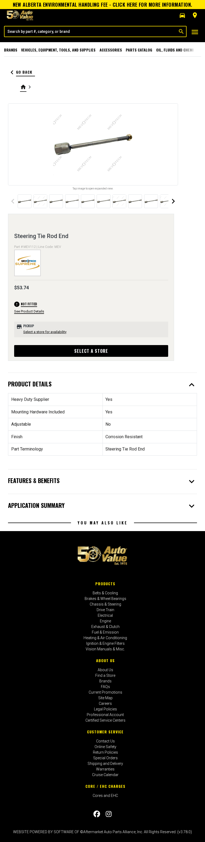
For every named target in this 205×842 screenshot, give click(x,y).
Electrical (105, 615)
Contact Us (105, 741)
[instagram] (109, 814)
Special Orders (105, 758)
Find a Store (105, 675)
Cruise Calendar (105, 775)
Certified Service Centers (105, 720)
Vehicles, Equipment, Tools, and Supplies (58, 50)
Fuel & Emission (105, 632)
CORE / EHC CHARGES (105, 786)
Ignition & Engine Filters (105, 643)
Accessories (111, 50)
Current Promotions (105, 692)
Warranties (105, 769)
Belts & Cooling (105, 593)
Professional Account (105, 715)
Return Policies (105, 752)
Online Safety (105, 747)
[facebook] (96, 814)
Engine (105, 621)
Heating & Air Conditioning (105, 638)
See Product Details (29, 311)
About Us (105, 660)
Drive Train (105, 610)
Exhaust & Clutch (105, 626)
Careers (105, 703)
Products (105, 583)
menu (195, 32)
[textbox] (90, 31)
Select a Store (91, 351)
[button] (182, 15)
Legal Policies (105, 709)
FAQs (105, 687)
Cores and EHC (105, 795)
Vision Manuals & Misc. (105, 649)
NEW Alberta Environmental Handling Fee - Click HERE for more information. (102, 4)
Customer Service (105, 731)
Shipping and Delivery (105, 763)
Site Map (105, 698)
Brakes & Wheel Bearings (105, 598)
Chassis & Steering (105, 604)
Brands (10, 50)
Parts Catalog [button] (139, 50)
